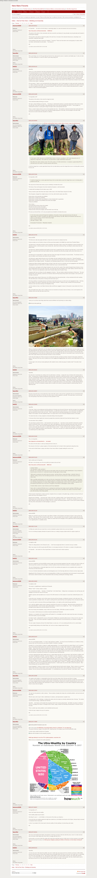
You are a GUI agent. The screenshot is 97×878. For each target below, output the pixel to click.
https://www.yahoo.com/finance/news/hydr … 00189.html (40, 30)
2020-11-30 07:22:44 (33, 174)
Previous (17, 23)
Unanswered (82, 14)
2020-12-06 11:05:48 (33, 675)
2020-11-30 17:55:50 (33, 297)
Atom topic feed (82, 871)
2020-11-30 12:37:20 (33, 234)
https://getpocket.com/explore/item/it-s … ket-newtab (40, 441)
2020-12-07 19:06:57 (33, 807)
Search (32, 11)
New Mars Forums (20, 6)
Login (44, 11)
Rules (25, 11)
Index (13, 11)
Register (38, 11)
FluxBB (83, 873)
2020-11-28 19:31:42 (33, 53)
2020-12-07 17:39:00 (33, 721)
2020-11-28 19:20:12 (33, 25)
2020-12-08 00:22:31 (33, 847)
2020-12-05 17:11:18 (33, 526)
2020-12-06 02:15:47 (33, 636)
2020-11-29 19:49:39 (33, 120)
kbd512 (15, 66)
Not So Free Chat (22, 21)
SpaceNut (15, 53)
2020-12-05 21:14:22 (33, 558)
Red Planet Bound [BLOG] (38, 8)
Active (77, 14)
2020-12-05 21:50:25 (33, 581)
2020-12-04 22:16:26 (33, 436)
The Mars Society (27, 8)
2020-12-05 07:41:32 (33, 457)
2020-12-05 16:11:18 (33, 510)
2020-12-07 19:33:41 (33, 832)
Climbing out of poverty (36, 21)
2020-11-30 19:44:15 (33, 369)
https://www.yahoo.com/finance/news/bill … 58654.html (40, 464)
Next (31, 23)
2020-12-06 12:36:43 (33, 690)
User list (20, 11)
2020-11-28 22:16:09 (33, 94)
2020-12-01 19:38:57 (33, 391)
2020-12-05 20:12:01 (33, 539)
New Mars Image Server (72, 8)
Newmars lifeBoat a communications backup (55, 8)
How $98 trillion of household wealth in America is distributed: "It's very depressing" (54, 727)
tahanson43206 (17, 25)
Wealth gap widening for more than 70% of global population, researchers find (44, 737)
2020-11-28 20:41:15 (33, 66)
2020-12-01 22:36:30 (33, 404)
